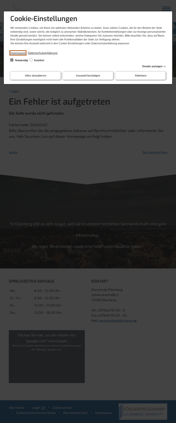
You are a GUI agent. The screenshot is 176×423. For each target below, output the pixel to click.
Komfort (38, 60)
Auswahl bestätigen (88, 75)
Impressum (18, 53)
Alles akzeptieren (35, 75)
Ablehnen (140, 75)
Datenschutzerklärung (43, 53)
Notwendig (21, 60)
